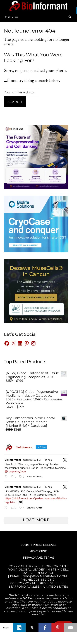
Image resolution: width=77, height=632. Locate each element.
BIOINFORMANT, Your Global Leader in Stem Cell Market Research (38, 569)
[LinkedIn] (19, 627)
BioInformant (38, 6)
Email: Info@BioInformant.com (38, 576)
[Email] (70, 627)
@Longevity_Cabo (15, 471)
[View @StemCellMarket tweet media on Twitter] (20, 502)
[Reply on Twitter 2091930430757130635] (7, 477)
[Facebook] (44, 627)
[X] (32, 627)
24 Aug (48, 460)
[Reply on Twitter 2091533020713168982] (7, 508)
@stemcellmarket (31, 460)
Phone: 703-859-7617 (37, 579)
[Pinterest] (57, 627)
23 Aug (48, 487)
